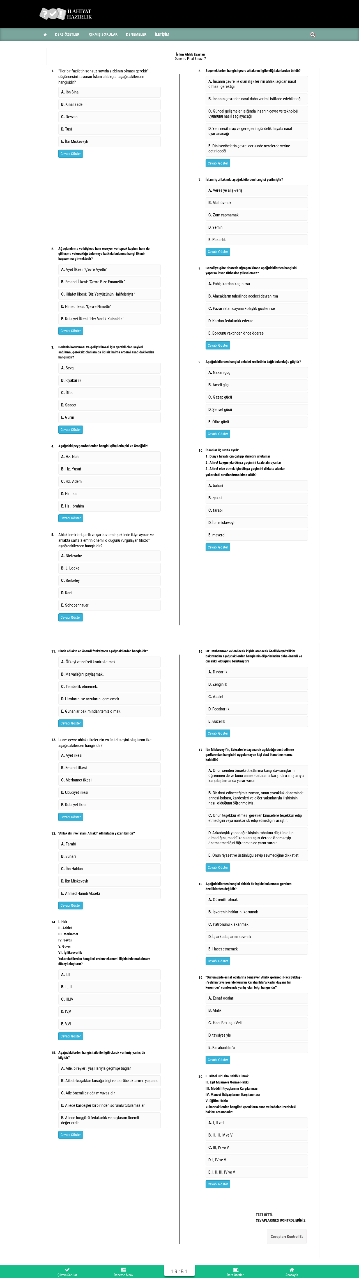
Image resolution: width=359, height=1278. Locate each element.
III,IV (67, 999)
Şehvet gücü (220, 409)
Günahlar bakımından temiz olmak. (91, 711)
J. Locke (70, 568)
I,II (65, 974)
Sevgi (67, 368)
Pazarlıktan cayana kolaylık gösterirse (241, 308)
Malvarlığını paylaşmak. (82, 674)
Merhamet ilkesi (76, 780)
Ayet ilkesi (71, 755)
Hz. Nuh (70, 456)
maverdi (216, 535)
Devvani (69, 116)
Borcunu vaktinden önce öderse (236, 333)
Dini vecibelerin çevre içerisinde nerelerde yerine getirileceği (249, 148)
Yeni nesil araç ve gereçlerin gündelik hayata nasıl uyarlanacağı (250, 131)
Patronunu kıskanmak (228, 924)
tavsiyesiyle (219, 1035)
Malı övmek (219, 202)
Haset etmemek (223, 949)
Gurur (67, 417)
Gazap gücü (220, 397)
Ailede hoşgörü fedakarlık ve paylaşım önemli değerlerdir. (100, 1120)
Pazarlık (217, 239)
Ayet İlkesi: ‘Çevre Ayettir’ (84, 269)
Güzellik (216, 721)
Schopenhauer (75, 605)
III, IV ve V (218, 1147)
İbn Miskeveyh (74, 141)
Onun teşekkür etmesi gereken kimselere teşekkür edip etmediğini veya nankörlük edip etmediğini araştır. (255, 818)
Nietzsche (71, 555)
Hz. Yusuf (71, 469)
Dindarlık (217, 672)
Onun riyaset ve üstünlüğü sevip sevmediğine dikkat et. (254, 855)
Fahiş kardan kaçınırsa (229, 283)
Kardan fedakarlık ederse (230, 320)
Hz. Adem (71, 481)
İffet (67, 392)
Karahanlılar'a (221, 1047)
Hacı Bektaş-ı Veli (224, 1022)
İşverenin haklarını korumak (233, 912)
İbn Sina (70, 92)
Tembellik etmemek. (79, 686)
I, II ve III (217, 1122)
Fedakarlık (218, 709)
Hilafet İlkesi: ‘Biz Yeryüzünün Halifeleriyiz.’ (98, 294)
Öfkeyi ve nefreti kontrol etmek (88, 661)
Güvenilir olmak (223, 899)
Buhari (68, 856)
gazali (215, 497)
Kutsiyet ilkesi (74, 804)
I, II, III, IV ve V (221, 1172)
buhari (215, 485)
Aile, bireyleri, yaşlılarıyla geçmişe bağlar (96, 1068)
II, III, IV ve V (220, 1135)
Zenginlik (217, 684)
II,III (66, 986)
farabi (215, 510)
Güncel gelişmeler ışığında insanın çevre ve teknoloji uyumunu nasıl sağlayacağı (253, 114)
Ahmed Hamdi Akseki (80, 893)
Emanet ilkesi (74, 767)
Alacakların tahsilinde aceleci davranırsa (243, 296)
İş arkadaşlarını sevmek (229, 936)
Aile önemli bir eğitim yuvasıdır (88, 1093)
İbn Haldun (72, 868)
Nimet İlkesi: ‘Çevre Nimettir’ (86, 306)
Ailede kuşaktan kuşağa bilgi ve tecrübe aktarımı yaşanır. (109, 1080)
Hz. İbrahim (72, 506)
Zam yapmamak (223, 215)
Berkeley (70, 580)
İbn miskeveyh (221, 522)
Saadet (68, 405)
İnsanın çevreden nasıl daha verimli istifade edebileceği (254, 98)
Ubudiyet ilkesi (74, 792)
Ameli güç (218, 384)
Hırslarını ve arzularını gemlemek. (91, 698)
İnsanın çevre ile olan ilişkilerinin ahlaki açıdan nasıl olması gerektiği (252, 84)
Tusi (66, 129)
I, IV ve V (217, 1159)
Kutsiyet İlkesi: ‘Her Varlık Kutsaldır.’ (92, 318)
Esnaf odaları (221, 998)
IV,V (66, 1011)
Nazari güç (219, 372)
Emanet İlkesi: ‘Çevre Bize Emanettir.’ (93, 281)
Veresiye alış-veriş (225, 190)
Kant (66, 592)
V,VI (66, 1023)
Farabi (68, 844)
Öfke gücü (218, 421)
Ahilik (215, 1010)
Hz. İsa (69, 493)
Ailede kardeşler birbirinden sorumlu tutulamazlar (103, 1105)
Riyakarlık (71, 380)
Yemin (215, 227)
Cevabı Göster (71, 154)
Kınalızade (71, 104)
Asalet (215, 696)
